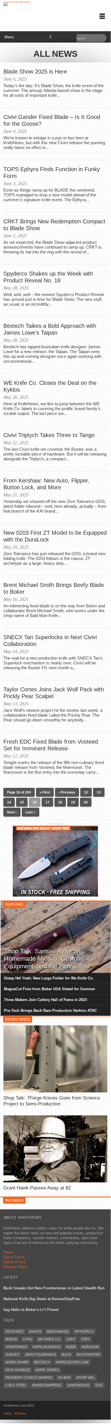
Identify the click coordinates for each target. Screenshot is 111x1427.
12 (86, 792)
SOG (98, 1385)
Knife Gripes (47, 1370)
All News (20, 1413)
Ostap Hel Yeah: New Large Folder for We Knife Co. (49, 978)
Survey (12, 1355)
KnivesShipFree (47, 1385)
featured (14, 1332)
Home (8, 1252)
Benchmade (58, 1332)
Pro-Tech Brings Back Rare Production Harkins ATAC (50, 1010)
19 (73, 802)
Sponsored (16, 1347)
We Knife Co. (49, 1339)
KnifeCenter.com (72, 1362)
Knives (35, 1332)
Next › (12, 812)
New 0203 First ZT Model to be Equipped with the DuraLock (55, 536)
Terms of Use (14, 1262)
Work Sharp (17, 1362)
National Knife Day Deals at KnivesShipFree (41, 1299)
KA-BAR (64, 1378)
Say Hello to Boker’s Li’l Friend (30, 1310)
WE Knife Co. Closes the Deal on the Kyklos (50, 386)
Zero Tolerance (40, 1355)
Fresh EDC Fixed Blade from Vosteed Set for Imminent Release (50, 745)
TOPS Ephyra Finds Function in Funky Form (51, 172)
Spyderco (84, 1332)
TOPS (85, 1339)
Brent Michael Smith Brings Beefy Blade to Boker (53, 588)
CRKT (71, 1339)
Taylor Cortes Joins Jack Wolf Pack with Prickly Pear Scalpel (53, 692)
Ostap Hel (85, 1378)
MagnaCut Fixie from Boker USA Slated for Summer (49, 989)
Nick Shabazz (17, 1370)
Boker (11, 1339)
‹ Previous (67, 792)
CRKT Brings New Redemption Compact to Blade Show (54, 224)
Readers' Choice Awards (29, 1378)
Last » (30, 812)
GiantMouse (78, 1385)
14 (9, 802)
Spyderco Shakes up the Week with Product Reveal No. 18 (48, 277)
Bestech (42, 1362)
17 (47, 802)
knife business (47, 1347)
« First (45, 792)
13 (99, 792)
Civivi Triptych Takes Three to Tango (49, 435)
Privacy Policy (15, 1267)
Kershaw (90, 1347)
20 (86, 802)
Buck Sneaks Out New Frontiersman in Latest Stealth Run (53, 1288)
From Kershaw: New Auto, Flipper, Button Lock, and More (46, 483)
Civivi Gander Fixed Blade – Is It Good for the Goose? (51, 120)
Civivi (27, 1339)
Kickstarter (88, 1355)
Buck (66, 1355)
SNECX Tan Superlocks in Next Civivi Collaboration (50, 640)
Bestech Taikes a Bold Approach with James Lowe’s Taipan (49, 329)
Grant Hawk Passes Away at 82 (37, 1188)
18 (60, 802)
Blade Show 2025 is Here (35, 71)
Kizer (71, 1347)
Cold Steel (16, 1385)
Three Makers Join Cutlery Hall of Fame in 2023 (45, 1000)
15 (22, 802)
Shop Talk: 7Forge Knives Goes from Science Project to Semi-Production (51, 1100)
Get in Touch (13, 1257)
